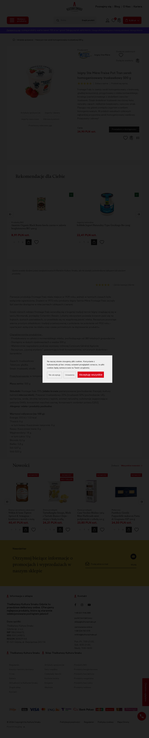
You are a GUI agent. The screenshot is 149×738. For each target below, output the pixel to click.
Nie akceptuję (54, 375)
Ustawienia (69, 375)
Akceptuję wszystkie (90, 374)
